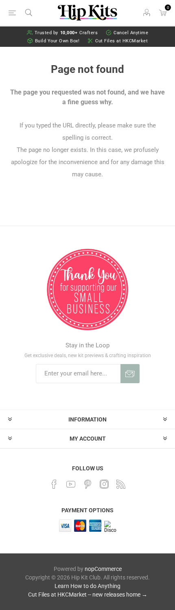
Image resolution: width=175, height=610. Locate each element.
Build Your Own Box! (57, 41)
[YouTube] (70, 484)
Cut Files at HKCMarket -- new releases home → (87, 594)
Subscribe (130, 373)
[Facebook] (54, 484)
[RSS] (120, 484)
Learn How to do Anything (87, 586)
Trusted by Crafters (66, 32)
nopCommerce (103, 569)
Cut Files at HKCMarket (121, 41)
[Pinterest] (87, 484)
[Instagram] (104, 484)
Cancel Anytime (131, 32)
